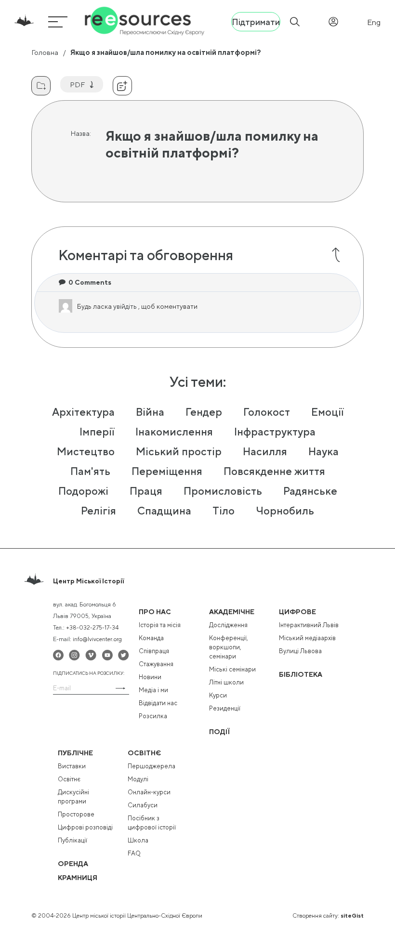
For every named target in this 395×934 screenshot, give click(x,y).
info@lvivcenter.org (97, 639)
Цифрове (297, 612)
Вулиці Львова (300, 651)
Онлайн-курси (149, 792)
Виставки (72, 766)
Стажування (156, 664)
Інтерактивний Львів (309, 625)
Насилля (265, 451)
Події (219, 732)
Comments (89, 282)
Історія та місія (160, 625)
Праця (146, 491)
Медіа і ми (153, 690)
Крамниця (77, 877)
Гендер (203, 412)
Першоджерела (151, 766)
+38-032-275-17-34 (92, 627)
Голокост (266, 412)
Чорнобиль (285, 510)
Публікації (72, 840)
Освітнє (69, 779)
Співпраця (154, 651)
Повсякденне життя (274, 471)
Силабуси (143, 805)
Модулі (138, 779)
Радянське (310, 491)
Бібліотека (300, 674)
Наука (323, 451)
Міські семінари (232, 669)
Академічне (231, 612)
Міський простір (179, 451)
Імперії (96, 431)
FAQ (134, 853)
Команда (151, 638)
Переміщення (167, 471)
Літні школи (226, 682)
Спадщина (164, 510)
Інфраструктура (275, 431)
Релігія (98, 510)
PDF (77, 84)
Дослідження (228, 625)
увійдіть (125, 306)
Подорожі (83, 491)
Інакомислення (174, 431)
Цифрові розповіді (85, 827)
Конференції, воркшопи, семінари (228, 647)
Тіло (223, 510)
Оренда (73, 864)
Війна (150, 412)
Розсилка (153, 716)
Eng (374, 22)
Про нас (155, 612)
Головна (44, 52)
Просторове (76, 814)
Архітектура (83, 412)
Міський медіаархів (307, 638)
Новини (150, 677)
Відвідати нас (158, 703)
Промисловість (223, 491)
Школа (138, 840)
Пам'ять (90, 471)
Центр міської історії (88, 581)
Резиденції (224, 708)
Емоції (327, 412)
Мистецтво (86, 451)
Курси (218, 695)
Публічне (75, 753)
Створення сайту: (328, 915)
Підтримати (256, 22)
